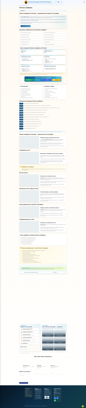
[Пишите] (83, 406)
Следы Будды (39, 365)
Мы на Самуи (55, 272)
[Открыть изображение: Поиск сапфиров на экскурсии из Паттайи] (29, 158)
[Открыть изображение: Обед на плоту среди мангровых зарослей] (29, 196)
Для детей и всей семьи (26, 334)
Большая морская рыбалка (28, 396)
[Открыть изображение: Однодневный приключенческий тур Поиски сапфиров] (29, 142)
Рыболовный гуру (27, 390)
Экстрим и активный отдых (27, 337)
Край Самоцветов (26, 365)
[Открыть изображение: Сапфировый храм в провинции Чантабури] (29, 226)
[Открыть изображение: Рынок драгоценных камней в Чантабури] (29, 211)
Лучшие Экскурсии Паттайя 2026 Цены (39, 1)
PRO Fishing (26, 391)
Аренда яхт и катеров (26, 340)
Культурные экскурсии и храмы (28, 331)
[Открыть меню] (84, 2)
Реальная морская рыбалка (28, 395)
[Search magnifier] (26, 348)
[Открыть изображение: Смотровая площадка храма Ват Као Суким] (29, 180)
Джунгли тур (53, 365)
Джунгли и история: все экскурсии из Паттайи (31, 272)
